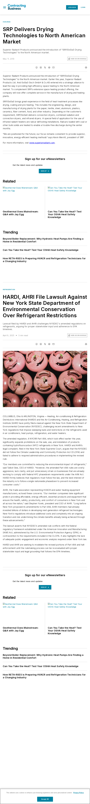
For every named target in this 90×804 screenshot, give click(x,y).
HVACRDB (6, 22)
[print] (86, 67)
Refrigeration (9, 289)
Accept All (45, 799)
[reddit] (49, 67)
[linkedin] (41, 67)
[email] (53, 67)
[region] (45, 796)
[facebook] (36, 67)
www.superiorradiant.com (42, 143)
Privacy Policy (78, 793)
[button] (4, 7)
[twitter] (45, 67)
